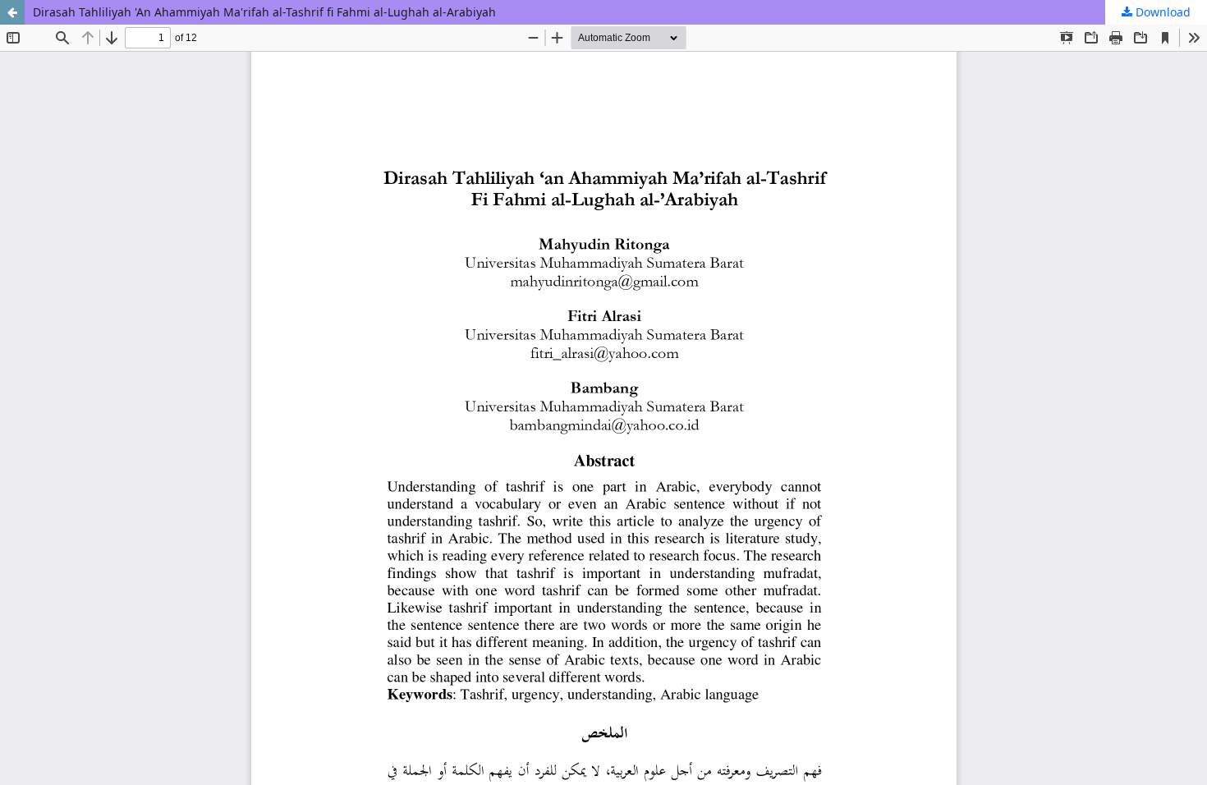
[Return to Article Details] (12, 12)
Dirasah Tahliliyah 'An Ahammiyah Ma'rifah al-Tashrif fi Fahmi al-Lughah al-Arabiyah (264, 12)
